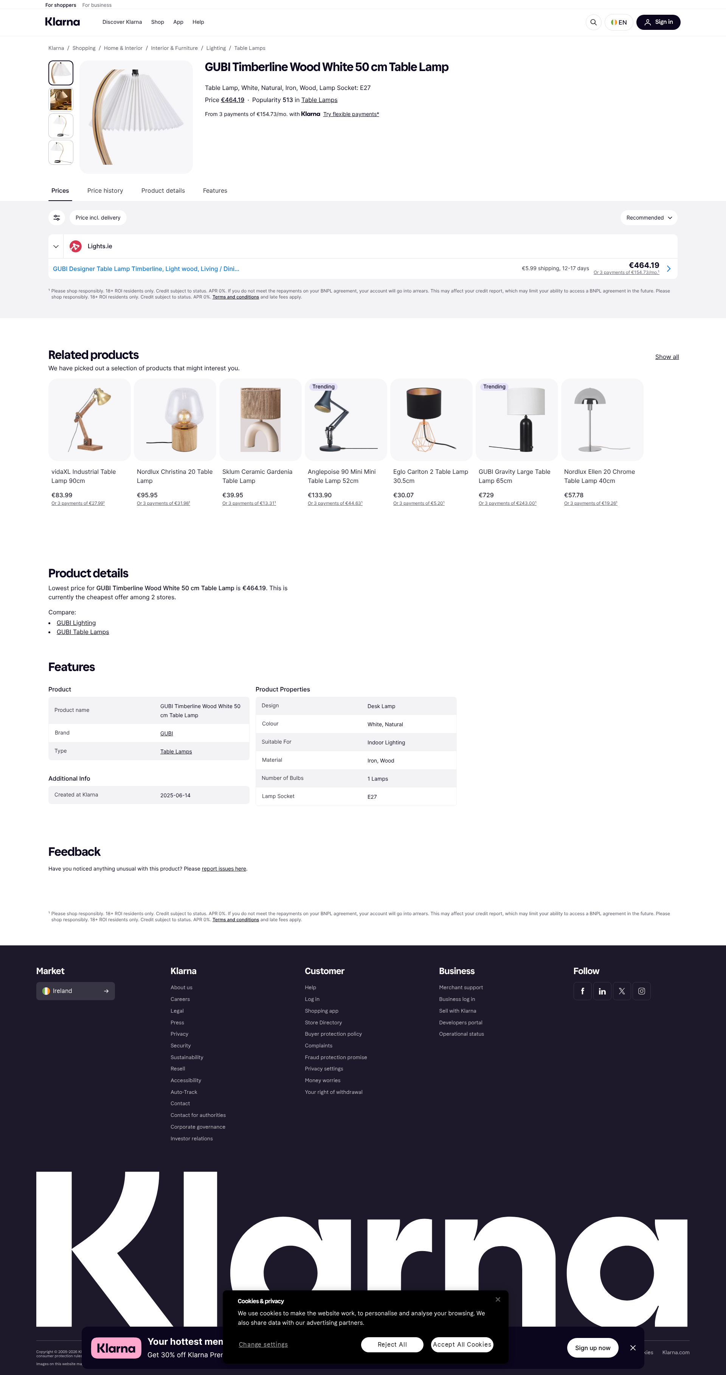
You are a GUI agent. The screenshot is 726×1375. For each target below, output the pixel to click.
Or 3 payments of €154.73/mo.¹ (626, 272)
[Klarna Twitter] (622, 991)
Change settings (263, 1345)
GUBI (166, 733)
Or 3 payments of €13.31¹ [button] (249, 503)
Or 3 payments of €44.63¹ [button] (335, 503)
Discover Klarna (122, 22)
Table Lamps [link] (249, 48)
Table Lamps (319, 100)
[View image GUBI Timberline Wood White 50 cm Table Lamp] (60, 72)
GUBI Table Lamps (83, 632)
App (178, 22)
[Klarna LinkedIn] (602, 991)
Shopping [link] (84, 48)
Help (198, 22)
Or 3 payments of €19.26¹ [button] (590, 503)
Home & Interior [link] (123, 48)
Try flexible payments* (351, 114)
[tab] (60, 190)
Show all (667, 356)
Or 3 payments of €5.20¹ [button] (419, 503)
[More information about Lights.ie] (56, 246)
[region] (366, 1327)
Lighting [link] (216, 48)
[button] (619, 22)
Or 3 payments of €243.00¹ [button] (508, 503)
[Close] (498, 1299)
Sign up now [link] (593, 1348)
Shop (157, 22)
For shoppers (60, 5)
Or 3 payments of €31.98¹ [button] (163, 503)
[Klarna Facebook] (583, 991)
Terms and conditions (236, 297)
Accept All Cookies (462, 1344)
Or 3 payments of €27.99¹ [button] (78, 503)
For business (97, 5)
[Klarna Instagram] (642, 991)
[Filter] (56, 217)
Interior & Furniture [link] (174, 48)
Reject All (392, 1344)
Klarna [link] (56, 48)
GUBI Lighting (76, 622)
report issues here (224, 868)
